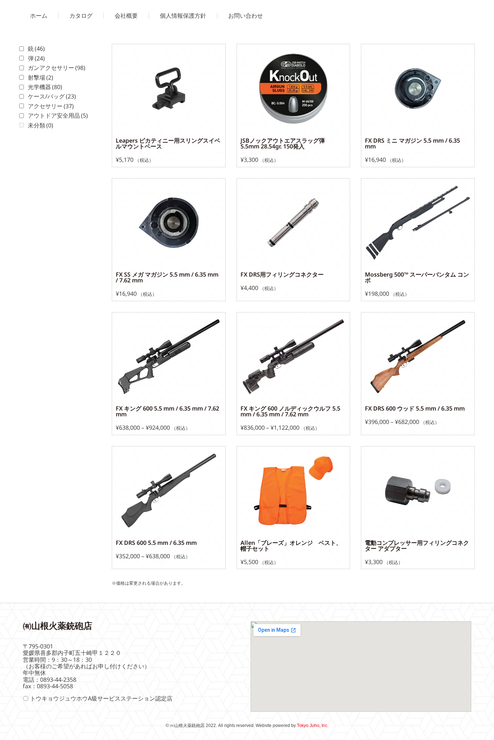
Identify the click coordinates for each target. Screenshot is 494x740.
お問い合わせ (245, 16)
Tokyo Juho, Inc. (312, 725)
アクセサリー (51, 106)
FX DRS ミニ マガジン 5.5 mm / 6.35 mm (412, 143)
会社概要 (126, 16)
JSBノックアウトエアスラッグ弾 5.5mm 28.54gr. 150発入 (285, 143)
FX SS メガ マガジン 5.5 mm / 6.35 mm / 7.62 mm (167, 277)
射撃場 (40, 77)
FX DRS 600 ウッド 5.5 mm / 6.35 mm (415, 408)
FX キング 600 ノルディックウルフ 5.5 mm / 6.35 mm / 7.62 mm (290, 411)
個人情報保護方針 (183, 16)
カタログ (81, 16)
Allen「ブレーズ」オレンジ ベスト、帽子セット (291, 545)
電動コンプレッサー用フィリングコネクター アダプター (417, 545)
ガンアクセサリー (56, 68)
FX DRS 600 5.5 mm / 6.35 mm (156, 543)
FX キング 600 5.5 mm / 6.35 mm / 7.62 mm (167, 411)
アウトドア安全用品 (58, 115)
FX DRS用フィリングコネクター (282, 274)
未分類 (40, 125)
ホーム (38, 16)
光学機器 (45, 87)
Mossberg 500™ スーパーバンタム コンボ (417, 277)
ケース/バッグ (52, 96)
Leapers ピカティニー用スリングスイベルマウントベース (168, 143)
